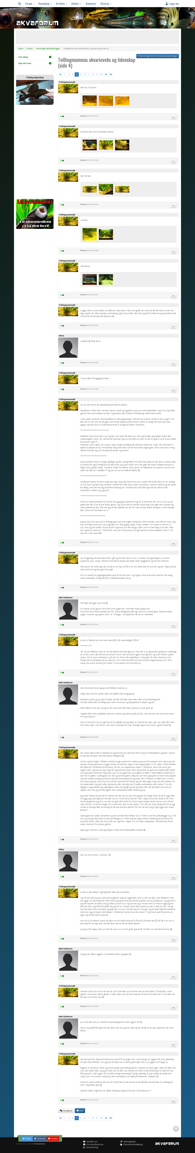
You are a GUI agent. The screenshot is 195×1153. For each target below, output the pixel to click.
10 (101, 74)
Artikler (61, 3)
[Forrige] (60, 74)
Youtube (54, 1138)
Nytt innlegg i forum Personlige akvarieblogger (158, 56)
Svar (81, 1110)
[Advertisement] (35, 152)
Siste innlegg (23, 56)
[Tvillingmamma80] (90, 100)
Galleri (76, 3)
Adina (61, 335)
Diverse (105, 3)
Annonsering (92, 1147)
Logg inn (173, 3)
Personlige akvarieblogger (48, 48)
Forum (29, 3)
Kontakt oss (92, 1141)
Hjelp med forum (24, 63)
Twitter (28, 1138)
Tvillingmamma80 (67, 82)
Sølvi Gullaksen (66, 597)
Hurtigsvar (67, 1110)
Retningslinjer (129, 1141)
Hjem (20, 48)
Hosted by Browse (39, 1144)
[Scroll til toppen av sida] (176, 1129)
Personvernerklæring (133, 1144)
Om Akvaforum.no (94, 1144)
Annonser (91, 3)
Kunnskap (44, 3)
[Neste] (106, 74)
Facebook (41, 1138)
